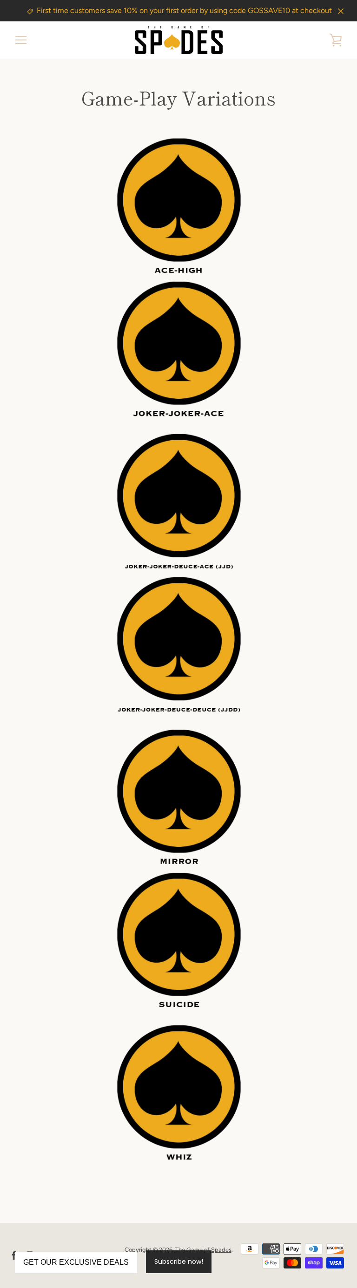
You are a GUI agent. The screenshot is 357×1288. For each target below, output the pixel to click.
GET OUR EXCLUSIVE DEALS (76, 1262)
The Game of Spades (203, 1249)
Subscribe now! (178, 1261)
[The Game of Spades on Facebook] (14, 1255)
